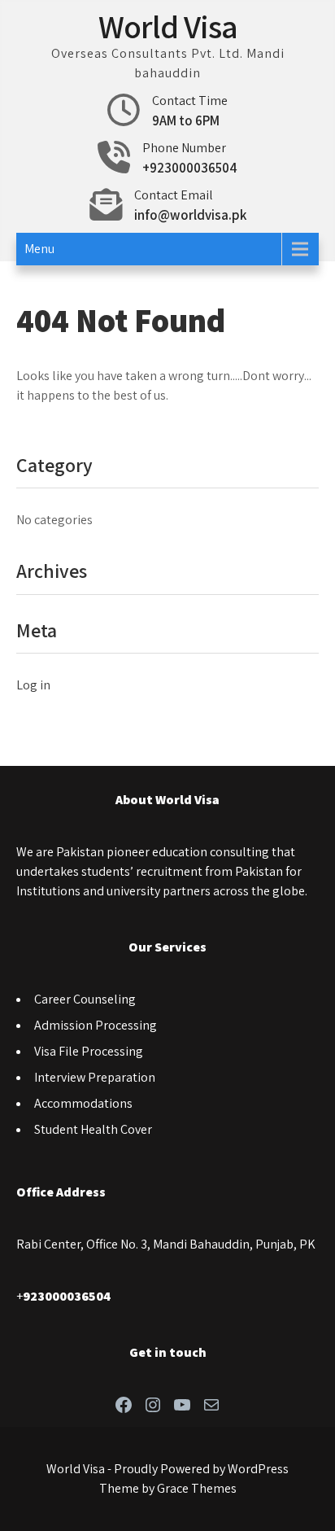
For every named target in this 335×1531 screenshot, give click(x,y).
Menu (39, 248)
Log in (33, 684)
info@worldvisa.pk (190, 215)
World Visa (167, 26)
